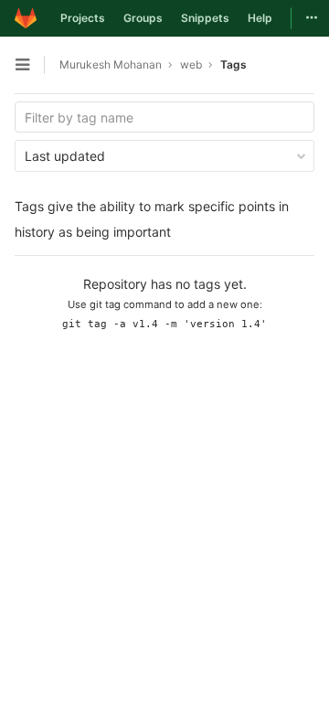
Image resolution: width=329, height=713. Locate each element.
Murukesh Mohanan (110, 64)
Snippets (205, 18)
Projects (82, 18)
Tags (233, 64)
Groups (143, 18)
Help (260, 18)
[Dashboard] (25, 18)
